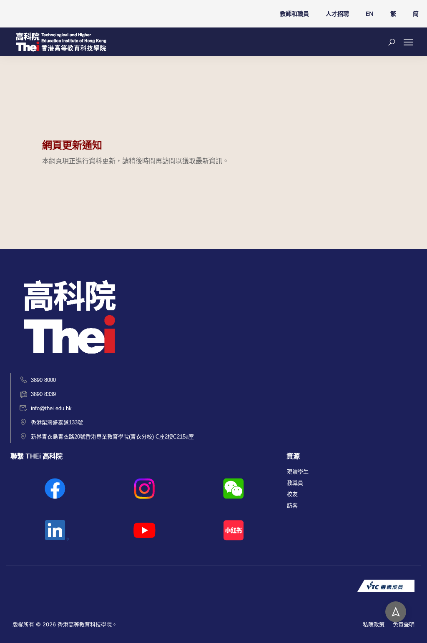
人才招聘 (337, 13)
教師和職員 (294, 13)
